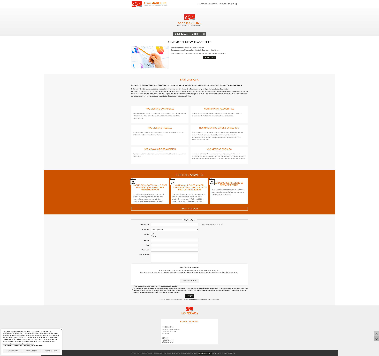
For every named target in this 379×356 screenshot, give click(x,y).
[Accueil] (189, 20)
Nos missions (202, 4)
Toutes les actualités (189, 209)
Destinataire (145, 229)
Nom (147, 245)
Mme (154, 236)
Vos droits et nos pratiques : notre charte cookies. (18, 344)
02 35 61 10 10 (199, 34)
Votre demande (144, 255)
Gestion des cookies (228, 353)
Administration (216, 353)
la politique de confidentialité (190, 299)
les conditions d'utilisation (206, 299)
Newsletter (212, 4)
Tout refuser (31, 351)
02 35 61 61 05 (169, 342)
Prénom (146, 240)
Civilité (146, 234)
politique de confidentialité (168, 286)
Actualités (223, 4)
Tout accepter (12, 351)
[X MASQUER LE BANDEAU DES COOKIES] (61, 329)
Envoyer (189, 295)
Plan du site (176, 353)
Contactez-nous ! (209, 57)
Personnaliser (51, 351)
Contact (231, 4)
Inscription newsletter (204, 353)
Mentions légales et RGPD (189, 353)
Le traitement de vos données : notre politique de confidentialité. (23, 345)
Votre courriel (144, 224)
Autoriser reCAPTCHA (189, 281)
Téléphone (145, 250)
